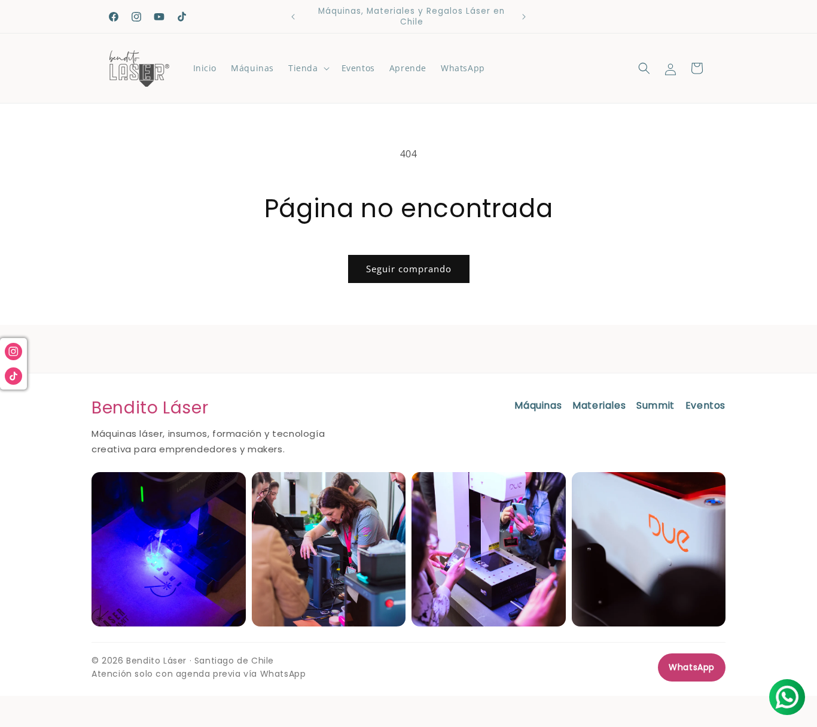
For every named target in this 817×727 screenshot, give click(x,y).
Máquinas (538, 405)
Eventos (705, 405)
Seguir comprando (409, 269)
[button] (307, 68)
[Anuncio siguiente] (524, 16)
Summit (655, 405)
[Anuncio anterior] (293, 16)
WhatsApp (692, 667)
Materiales (599, 405)
